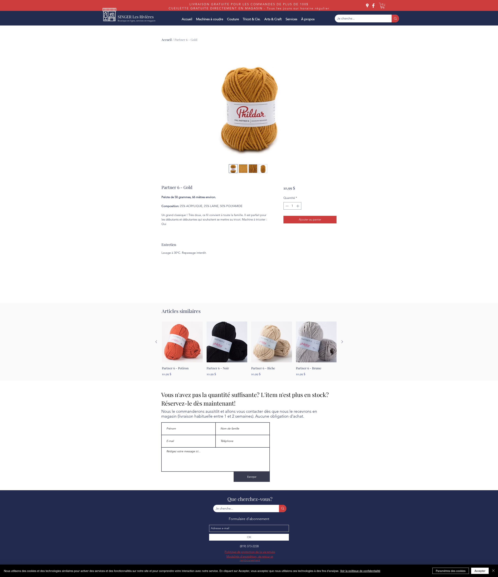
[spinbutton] (292, 206)
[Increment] (298, 206)
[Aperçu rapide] (182, 341)
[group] (249, 349)
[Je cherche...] (395, 18)
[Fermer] (493, 571)
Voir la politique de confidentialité (360, 571)
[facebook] (373, 6)
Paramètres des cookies (451, 571)
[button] (382, 5)
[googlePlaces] (367, 6)
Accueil (166, 40)
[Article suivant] (342, 341)
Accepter (479, 571)
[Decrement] (286, 206)
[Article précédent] (156, 341)
